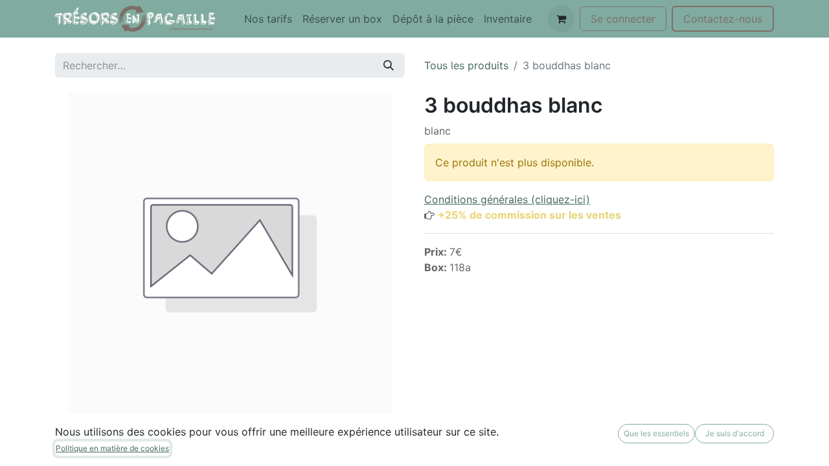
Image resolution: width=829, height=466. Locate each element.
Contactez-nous (722, 18)
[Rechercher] (388, 65)
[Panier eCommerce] (560, 18)
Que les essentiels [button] (656, 433)
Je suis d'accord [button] (734, 433)
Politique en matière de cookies (112, 448)
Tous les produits (466, 65)
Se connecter (623, 18)
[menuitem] (268, 19)
